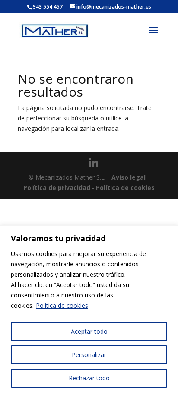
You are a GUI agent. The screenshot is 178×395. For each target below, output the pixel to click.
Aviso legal (128, 177)
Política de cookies (62, 305)
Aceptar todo (89, 331)
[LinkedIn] (93, 163)
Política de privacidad (56, 187)
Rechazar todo (89, 378)
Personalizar (89, 355)
